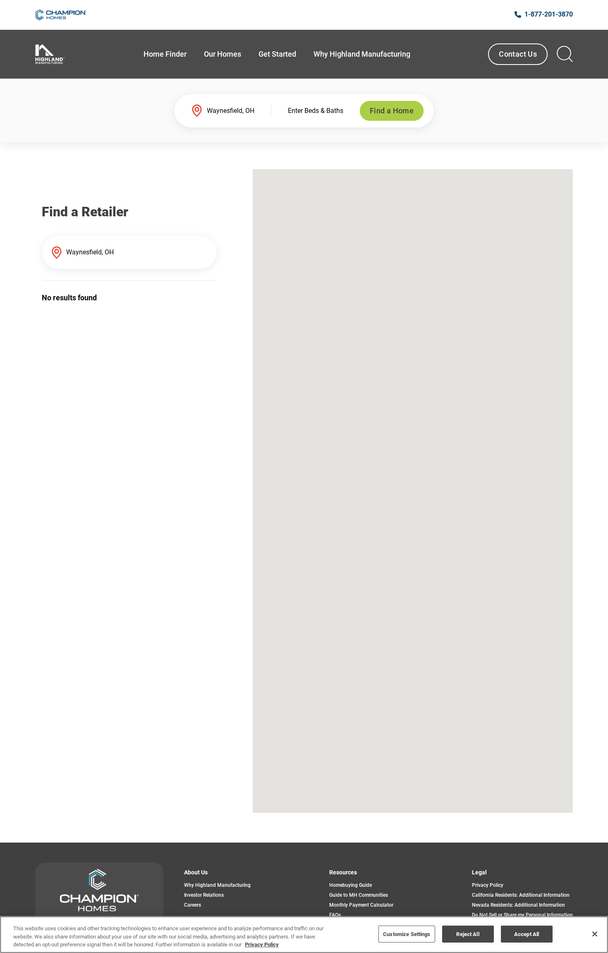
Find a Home (392, 110)
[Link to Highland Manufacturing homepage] (50, 54)
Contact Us (518, 54)
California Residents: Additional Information (521, 895)
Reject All (467, 934)
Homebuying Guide (350, 885)
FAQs (335, 915)
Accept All (526, 934)
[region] (304, 934)
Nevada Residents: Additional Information (518, 905)
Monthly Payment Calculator (361, 905)
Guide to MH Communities (358, 895)
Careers (192, 905)
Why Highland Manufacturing (217, 885)
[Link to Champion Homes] (60, 15)
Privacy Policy (487, 885)
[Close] (595, 934)
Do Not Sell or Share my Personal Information (522, 915)
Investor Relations (204, 895)
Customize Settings (406, 934)
